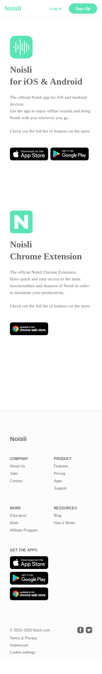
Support (60, 488)
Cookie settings (22, 652)
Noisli (13, 8)
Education (18, 515)
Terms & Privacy (23, 638)
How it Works (65, 523)
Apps (58, 481)
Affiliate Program (23, 530)
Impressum (19, 645)
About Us (17, 466)
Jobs (14, 473)
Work (14, 523)
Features (61, 466)
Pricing (59, 473)
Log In (56, 8)
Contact (16, 481)
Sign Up (83, 8)
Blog (57, 515)
